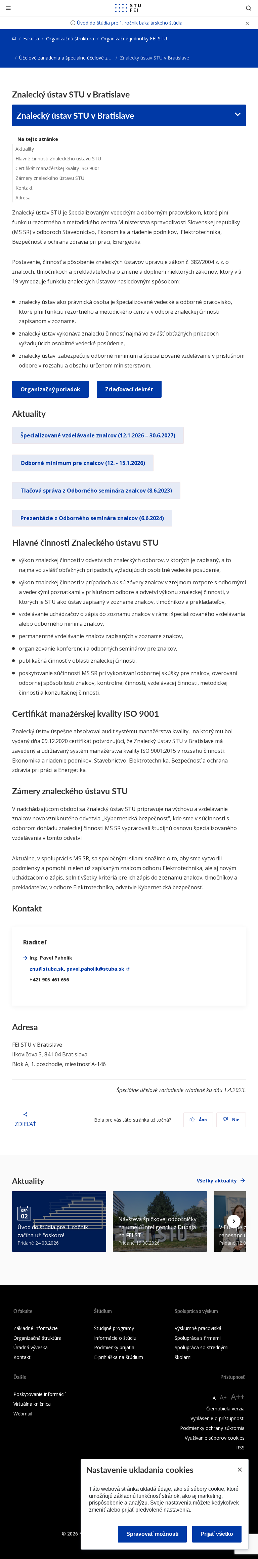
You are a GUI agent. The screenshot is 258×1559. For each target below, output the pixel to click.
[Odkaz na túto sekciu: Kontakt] (45, 908)
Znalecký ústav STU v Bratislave (75, 115)
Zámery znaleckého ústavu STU (49, 178)
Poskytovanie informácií (39, 1394)
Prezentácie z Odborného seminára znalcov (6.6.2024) (92, 518)
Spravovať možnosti (152, 1534)
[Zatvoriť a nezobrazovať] (247, 22)
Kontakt (24, 188)
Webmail (22, 1413)
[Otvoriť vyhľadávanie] (248, 8)
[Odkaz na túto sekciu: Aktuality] (49, 413)
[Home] (14, 38)
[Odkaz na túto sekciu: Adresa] (41, 1027)
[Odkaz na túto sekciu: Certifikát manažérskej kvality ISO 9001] (162, 713)
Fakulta (31, 38)
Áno (202, 1120)
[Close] (239, 1469)
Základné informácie (35, 1328)
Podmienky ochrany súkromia (212, 1428)
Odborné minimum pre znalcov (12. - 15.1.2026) (82, 463)
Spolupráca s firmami (198, 1338)
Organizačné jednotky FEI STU (134, 38)
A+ (223, 1397)
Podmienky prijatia (114, 1347)
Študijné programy (114, 1328)
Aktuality (24, 149)
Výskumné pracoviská (198, 1328)
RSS (240, 1447)
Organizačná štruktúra (70, 38)
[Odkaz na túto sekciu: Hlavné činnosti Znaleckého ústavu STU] (162, 542)
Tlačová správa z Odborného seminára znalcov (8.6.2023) (96, 490)
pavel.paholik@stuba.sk (95, 969)
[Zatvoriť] (8, 8)
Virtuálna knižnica (32, 1404)
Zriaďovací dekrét (129, 389)
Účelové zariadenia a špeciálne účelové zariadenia (73, 57)
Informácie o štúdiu (115, 1338)
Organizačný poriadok (50, 389)
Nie (235, 1120)
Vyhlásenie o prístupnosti (217, 1418)
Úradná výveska (30, 1347)
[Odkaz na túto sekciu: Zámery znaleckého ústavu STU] (131, 791)
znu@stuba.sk (47, 969)
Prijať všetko (217, 1534)
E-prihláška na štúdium (118, 1357)
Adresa (23, 197)
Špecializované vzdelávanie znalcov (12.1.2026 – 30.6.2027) (97, 435)
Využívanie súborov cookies (215, 1438)
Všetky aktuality (217, 1180)
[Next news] (234, 1221)
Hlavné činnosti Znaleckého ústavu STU (58, 158)
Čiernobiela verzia (225, 1408)
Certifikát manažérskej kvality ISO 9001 (57, 168)
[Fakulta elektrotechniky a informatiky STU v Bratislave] (128, 8)
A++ (238, 1396)
